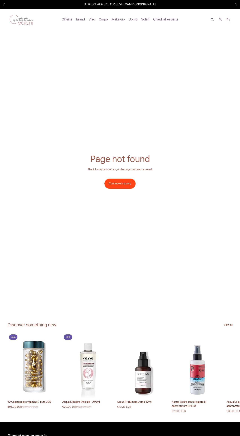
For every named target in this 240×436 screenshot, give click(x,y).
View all (228, 325)
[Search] (212, 19)
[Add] (53, 391)
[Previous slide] (4, 4)
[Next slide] (236, 4)
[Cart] (228, 19)
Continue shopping (120, 184)
